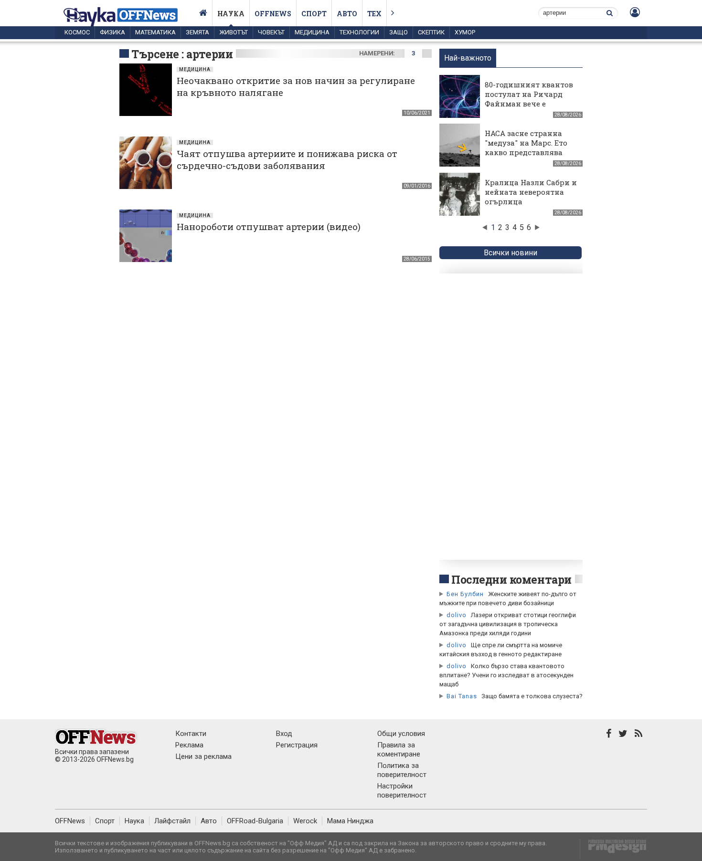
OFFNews (70, 821)
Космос (77, 32)
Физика (112, 32)
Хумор (465, 32)
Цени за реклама (203, 756)
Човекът (271, 32)
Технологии (359, 32)
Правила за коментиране (398, 749)
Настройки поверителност (401, 790)
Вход (284, 733)
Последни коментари (511, 579)
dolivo (457, 615)
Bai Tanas (462, 696)
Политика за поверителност (401, 770)
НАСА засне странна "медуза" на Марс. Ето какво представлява (526, 142)
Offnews (273, 13)
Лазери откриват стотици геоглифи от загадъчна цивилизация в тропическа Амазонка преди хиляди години (507, 624)
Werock (305, 821)
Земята (197, 32)
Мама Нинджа (350, 821)
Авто (347, 13)
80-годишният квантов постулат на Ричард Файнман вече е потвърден (529, 99)
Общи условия (401, 733)
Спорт (314, 13)
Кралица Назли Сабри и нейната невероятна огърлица (531, 192)
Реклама (189, 745)
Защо (398, 32)
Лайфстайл (172, 821)
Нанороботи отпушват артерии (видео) (269, 226)
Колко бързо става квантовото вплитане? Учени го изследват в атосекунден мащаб (506, 675)
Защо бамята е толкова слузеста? (532, 696)
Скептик (431, 32)
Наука (231, 13)
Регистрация (297, 745)
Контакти (190, 733)
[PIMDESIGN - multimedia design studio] (613, 849)
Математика (155, 32)
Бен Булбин (465, 594)
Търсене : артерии (182, 54)
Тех (374, 13)
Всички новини (510, 252)
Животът (233, 32)
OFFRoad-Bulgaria (255, 821)
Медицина (312, 32)
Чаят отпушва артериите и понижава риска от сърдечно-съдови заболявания (287, 159)
